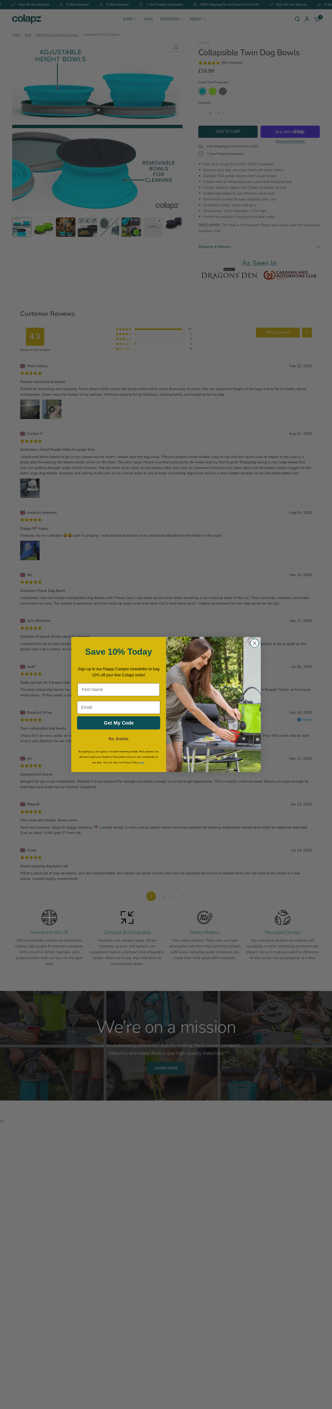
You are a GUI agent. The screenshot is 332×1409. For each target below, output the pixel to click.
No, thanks (119, 739)
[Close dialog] (254, 643)
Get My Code (119, 723)
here (141, 762)
